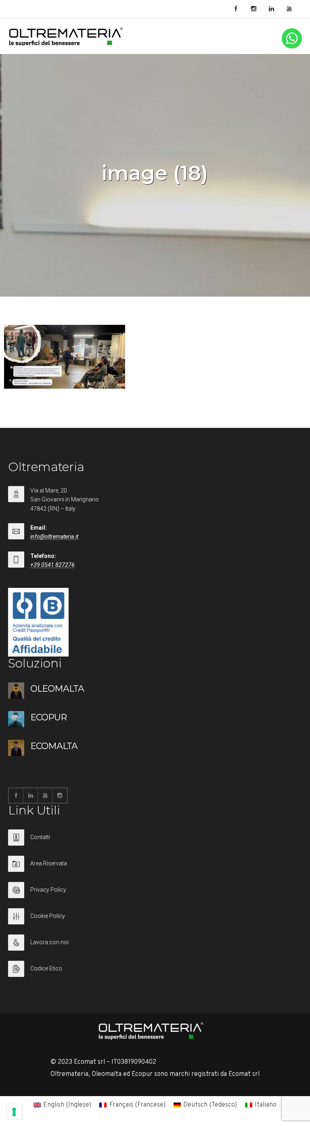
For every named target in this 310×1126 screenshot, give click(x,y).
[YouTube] (289, 9)
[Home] (66, 44)
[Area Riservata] (155, 869)
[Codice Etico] (155, 969)
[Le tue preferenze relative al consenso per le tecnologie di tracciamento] (14, 1112)
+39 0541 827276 (52, 565)
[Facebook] (236, 9)
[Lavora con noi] (155, 947)
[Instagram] (253, 9)
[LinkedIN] (271, 9)
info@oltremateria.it (54, 536)
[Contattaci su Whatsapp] (292, 47)
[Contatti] (155, 842)
